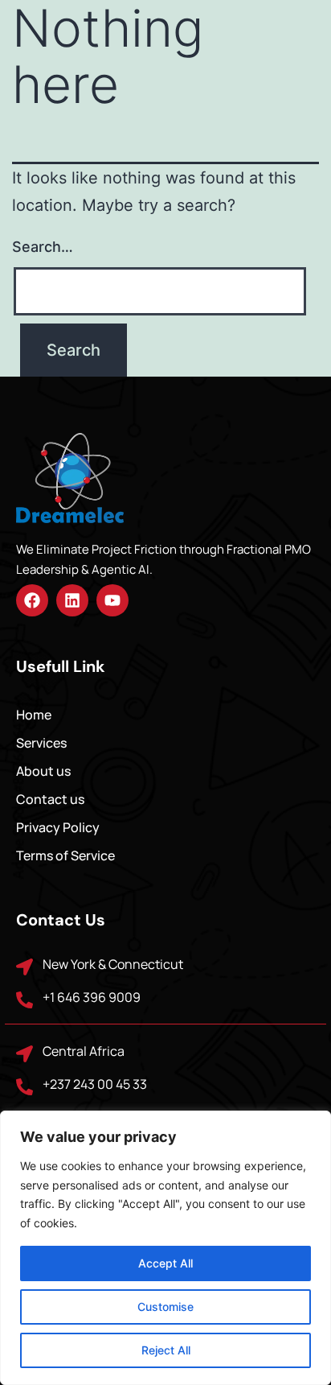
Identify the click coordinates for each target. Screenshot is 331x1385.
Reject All (165, 1350)
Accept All (165, 1263)
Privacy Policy (58, 827)
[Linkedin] (72, 600)
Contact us (50, 799)
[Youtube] (112, 600)
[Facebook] (32, 600)
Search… (42, 246)
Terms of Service (65, 855)
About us (43, 771)
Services (41, 743)
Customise (165, 1306)
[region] (165, 1248)
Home (33, 714)
